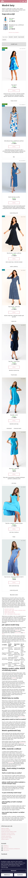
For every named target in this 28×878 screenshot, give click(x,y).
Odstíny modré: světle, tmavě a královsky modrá (15, 610)
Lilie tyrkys (14, 483)
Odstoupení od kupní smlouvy (7, 833)
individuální (9, 428)
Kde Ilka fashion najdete (6, 837)
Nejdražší (15, 36)
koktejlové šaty (22, 742)
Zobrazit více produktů (13, 32)
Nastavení (13, 870)
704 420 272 (5, 847)
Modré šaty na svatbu (9, 611)
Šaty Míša (18, 630)
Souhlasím (20, 875)
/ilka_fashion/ (6, 850)
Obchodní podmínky (5, 830)
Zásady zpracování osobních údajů (8, 831)
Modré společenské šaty (10, 612)
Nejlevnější (11, 36)
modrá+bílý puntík (14, 213)
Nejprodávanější (21, 36)
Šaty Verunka (17, 632)
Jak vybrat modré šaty (9, 609)
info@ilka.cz (5, 845)
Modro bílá (13, 321)
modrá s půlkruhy (14, 266)
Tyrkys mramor (14, 100)
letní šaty (14, 678)
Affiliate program (5, 839)
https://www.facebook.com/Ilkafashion (11, 848)
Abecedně (4, 39)
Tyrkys (14, 536)
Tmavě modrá (14, 374)
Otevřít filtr (14, 44)
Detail (14, 90)
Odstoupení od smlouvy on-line (8, 834)
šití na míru (10, 762)
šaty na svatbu (22, 716)
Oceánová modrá (17, 428)
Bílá (14, 156)
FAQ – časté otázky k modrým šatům (12, 614)
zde (7, 867)
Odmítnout (7, 875)
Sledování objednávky (6, 836)
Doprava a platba (5, 828)
